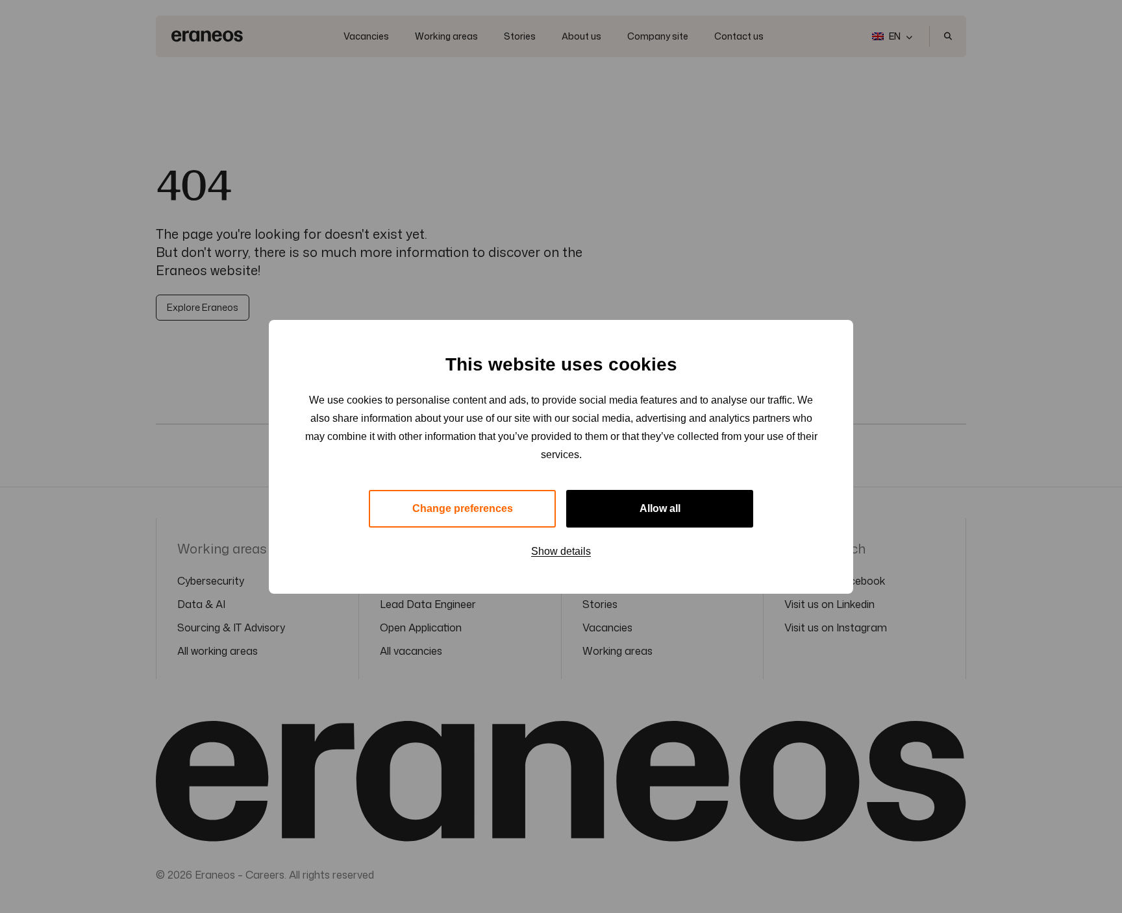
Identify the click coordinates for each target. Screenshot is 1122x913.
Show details (561, 551)
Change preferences (462, 508)
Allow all (660, 508)
